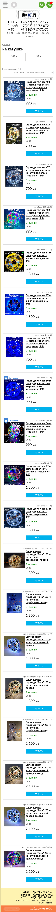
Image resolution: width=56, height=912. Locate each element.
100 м (14, 56)
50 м (38, 56)
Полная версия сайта (12, 909)
